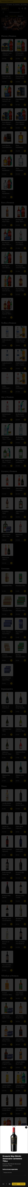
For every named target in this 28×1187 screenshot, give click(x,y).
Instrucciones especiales (10, 1169)
